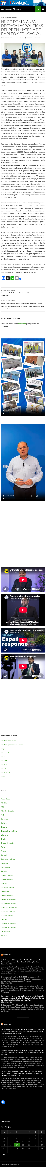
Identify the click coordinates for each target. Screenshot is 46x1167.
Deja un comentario (34, 38)
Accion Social (5, 799)
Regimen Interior (7, 915)
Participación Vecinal (8, 903)
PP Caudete (5, 757)
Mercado (4, 883)
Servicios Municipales (8, 927)
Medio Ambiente (7, 875)
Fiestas (3, 851)
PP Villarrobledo (7, 777)
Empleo (3, 839)
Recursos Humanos (8, 911)
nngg (2, 749)
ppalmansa (19, 38)
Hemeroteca (5, 867)
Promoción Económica (9, 907)
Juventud (4, 871)
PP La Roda (5, 769)
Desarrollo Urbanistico (9, 831)
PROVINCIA (7, 955)
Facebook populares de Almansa (12, 745)
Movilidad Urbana (7, 887)
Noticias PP (5, 891)
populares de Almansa (11, 9)
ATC (2, 807)
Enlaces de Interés (7, 843)
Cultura (3, 823)
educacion (4, 835)
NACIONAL (7, 1024)
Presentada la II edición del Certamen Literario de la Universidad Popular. (22, 292)
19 (17, 1145)
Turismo (4, 935)
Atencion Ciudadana (8, 811)
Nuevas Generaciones (9, 18)
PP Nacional (5, 773)
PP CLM (4, 761)
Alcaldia (4, 803)
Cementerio (5, 819)
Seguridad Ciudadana (8, 923)
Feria (3, 847)
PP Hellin (4, 765)
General (4, 855)
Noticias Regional (7, 895)
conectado (22, 324)
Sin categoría (5, 931)
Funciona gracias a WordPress (10, 1164)
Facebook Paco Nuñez (8, 741)
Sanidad (4, 919)
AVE (2, 815)
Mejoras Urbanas (7, 879)
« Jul (3, 1155)
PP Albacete (5, 753)
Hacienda (4, 863)
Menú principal (43, 9)
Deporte (4, 827)
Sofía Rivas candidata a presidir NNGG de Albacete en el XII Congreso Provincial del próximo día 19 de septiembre (21, 961)
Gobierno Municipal (8, 859)
